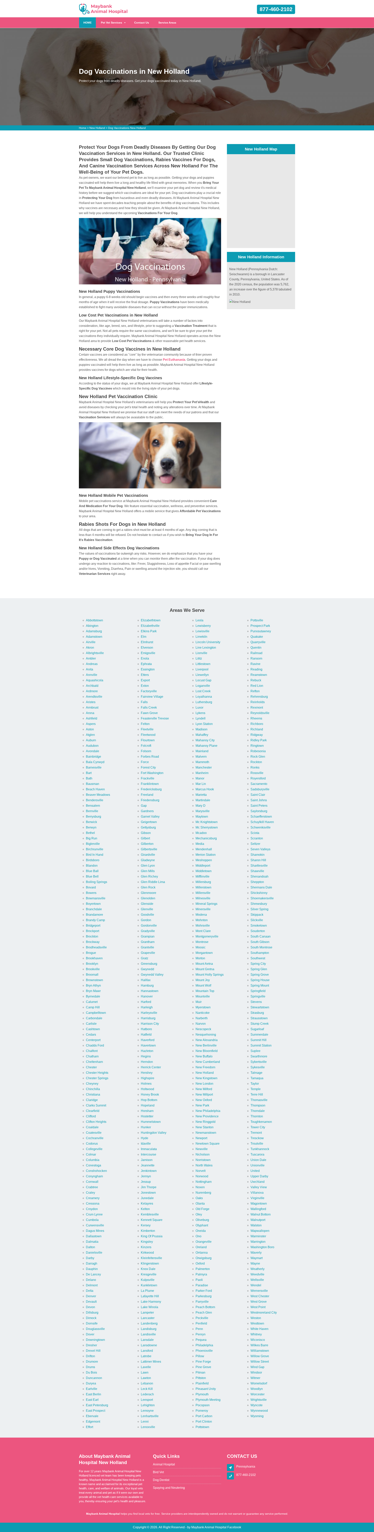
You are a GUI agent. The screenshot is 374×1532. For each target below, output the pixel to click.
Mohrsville (203, 925)
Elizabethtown (151, 620)
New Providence (207, 1116)
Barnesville (93, 767)
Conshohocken (96, 1170)
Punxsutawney (261, 631)
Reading (256, 669)
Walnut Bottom (261, 1214)
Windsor (256, 1372)
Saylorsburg (259, 811)
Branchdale (94, 909)
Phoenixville (204, 1350)
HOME (89, 22)
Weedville (257, 1274)
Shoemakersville (262, 898)
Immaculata (149, 1149)
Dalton (90, 1247)
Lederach (147, 1394)
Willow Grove (260, 1356)
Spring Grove (260, 974)
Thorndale (258, 1111)
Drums (90, 1367)
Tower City (258, 1127)
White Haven (259, 1329)
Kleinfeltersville (151, 1258)
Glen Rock (148, 887)
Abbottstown (94, 620)
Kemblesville (150, 1214)
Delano (91, 1279)
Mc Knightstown (207, 822)
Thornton (257, 1116)
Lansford (147, 1350)
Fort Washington (152, 773)
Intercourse (148, 1154)
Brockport (92, 931)
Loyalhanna (204, 696)
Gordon (146, 920)
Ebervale (92, 1416)
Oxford (200, 1263)
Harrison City (150, 1023)
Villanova (257, 1192)
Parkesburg (204, 1296)
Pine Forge (203, 1361)
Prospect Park (260, 625)
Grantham (147, 942)
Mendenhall (204, 849)
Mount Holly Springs (210, 974)
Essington (148, 669)
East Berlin (93, 1394)
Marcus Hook (205, 789)
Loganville (203, 685)
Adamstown (94, 636)
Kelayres (147, 1203)
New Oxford (204, 1100)
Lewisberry (203, 625)
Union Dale (258, 1160)
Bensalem (93, 805)
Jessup (146, 1181)
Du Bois (91, 1372)
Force (145, 762)
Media (200, 843)
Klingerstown (150, 1263)
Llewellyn (202, 674)
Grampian (147, 936)
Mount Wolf (203, 985)
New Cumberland (208, 1061)
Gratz (144, 958)
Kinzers (146, 1247)
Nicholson (203, 1154)
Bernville (92, 811)
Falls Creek (149, 707)
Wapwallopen (260, 1230)
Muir (199, 1001)
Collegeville (94, 1149)
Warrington (258, 1241)
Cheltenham (94, 1061)
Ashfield (91, 718)
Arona (90, 713)
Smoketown (259, 925)
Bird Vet (158, 1472)
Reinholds (258, 702)
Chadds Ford (95, 1045)
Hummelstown (151, 1121)
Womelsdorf (259, 1383)
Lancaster (147, 1318)
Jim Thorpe (148, 1187)
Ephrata (146, 664)
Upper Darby (259, 1176)
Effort (89, 1427)
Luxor (199, 707)
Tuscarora (257, 1154)
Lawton (146, 1378)
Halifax (146, 980)
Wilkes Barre (259, 1345)
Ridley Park (259, 740)
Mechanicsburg (206, 838)
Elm (143, 636)
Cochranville (94, 1138)
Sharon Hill (258, 860)
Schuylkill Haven (262, 822)
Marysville (203, 811)
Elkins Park (149, 631)
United (255, 1170)
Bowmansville (95, 898)
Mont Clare (203, 931)
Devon (90, 1307)
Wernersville (259, 1290)
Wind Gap (257, 1367)
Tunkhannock (260, 1149)
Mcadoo (201, 833)
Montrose (202, 942)
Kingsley (147, 1241)
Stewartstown (260, 1007)
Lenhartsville (150, 1416)
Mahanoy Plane (206, 745)
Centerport (93, 1040)
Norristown (203, 1160)
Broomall (92, 974)
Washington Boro (262, 1247)
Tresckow (257, 1138)
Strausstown (259, 1018)
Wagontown (259, 1203)
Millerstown (203, 887)
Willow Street (260, 1361)
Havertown (148, 1045)
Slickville (257, 920)
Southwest (258, 958)
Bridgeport (93, 925)
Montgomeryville (207, 936)
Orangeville (204, 1241)
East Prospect (95, 1410)
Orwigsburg (204, 1258)
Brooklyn (92, 963)
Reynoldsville (260, 713)
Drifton (90, 1356)
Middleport (203, 865)
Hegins (146, 1056)
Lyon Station (204, 724)
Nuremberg (203, 1192)
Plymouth (202, 1394)
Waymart (257, 1258)
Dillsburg (92, 1312)
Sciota (255, 833)
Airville (90, 642)
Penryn (201, 1334)
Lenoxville (148, 1427)
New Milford (204, 1089)
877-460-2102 (276, 9)
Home (82, 127)
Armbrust (92, 707)
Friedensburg (150, 800)
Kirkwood (147, 1252)
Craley (90, 1192)
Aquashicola (94, 680)
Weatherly (258, 1269)
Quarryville (258, 642)
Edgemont (93, 1421)
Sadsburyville (260, 789)
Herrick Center (151, 1067)
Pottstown (202, 1427)
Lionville (201, 653)
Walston (256, 1225)
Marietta (201, 794)
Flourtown (148, 740)
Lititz (199, 658)
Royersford (258, 778)
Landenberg (149, 1323)
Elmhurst (147, 642)
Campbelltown (96, 1012)
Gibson (146, 833)
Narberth (202, 1018)
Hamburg (147, 985)
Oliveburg (202, 1220)
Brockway (93, 942)
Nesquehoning (206, 1034)
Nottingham (204, 1181)
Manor (200, 778)
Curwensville (95, 1225)
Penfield (201, 1323)
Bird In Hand (94, 854)
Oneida (201, 1230)
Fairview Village (152, 696)
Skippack (257, 914)
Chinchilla (93, 1089)
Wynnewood (259, 1410)
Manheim (202, 773)
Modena (201, 914)
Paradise (202, 1285)
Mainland (202, 751)
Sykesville (258, 1067)
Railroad (256, 653)
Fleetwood (148, 734)
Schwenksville (261, 827)
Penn (199, 1329)
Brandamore (94, 914)
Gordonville (149, 925)
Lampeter (147, 1312)
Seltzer (255, 843)
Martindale (203, 800)
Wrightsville (259, 1399)
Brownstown (94, 980)
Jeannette (147, 1165)
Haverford (147, 1040)
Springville (258, 996)
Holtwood (147, 1089)
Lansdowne (149, 1345)
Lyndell (201, 718)
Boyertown (93, 903)
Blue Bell (92, 876)
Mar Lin (201, 783)
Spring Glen (259, 969)
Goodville (147, 914)
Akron (90, 647)
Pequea (201, 1339)
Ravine (255, 664)
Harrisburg (148, 1018)
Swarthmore (259, 1056)
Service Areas (167, 22)
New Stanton (204, 1127)
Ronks (255, 767)
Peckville (202, 1318)
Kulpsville (147, 1279)
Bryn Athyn (93, 985)
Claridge (92, 1100)
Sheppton (257, 882)
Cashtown (93, 1029)
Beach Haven (95, 789)
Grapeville (148, 952)
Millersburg (203, 882)
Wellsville (257, 1279)
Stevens (256, 1001)
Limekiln (201, 636)
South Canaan (261, 936)
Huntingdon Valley (153, 1132)
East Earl (92, 1399)
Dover (90, 1334)
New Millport (204, 1094)
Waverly (256, 1252)
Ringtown (257, 745)
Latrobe (146, 1356)
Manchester (204, 767)
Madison (201, 729)
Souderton (258, 931)
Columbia (92, 1160)
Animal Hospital (164, 1464)
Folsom (146, 751)
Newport (201, 1138)
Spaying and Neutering (169, 1487)
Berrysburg (93, 816)
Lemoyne (147, 1410)
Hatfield (146, 1034)
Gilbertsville (149, 849)
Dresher (91, 1345)
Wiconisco (258, 1339)
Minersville (203, 909)
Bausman (92, 783)
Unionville (258, 1165)
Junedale (147, 1198)
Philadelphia (204, 1345)
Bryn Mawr (93, 991)
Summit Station (261, 1045)
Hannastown (149, 991)
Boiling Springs (96, 882)
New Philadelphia (208, 1111)
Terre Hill (257, 1094)
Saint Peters (259, 805)
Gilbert (145, 838)
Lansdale (147, 1339)
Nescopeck (203, 1029)
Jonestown (148, 1192)
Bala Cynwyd (95, 762)
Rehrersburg (259, 696)
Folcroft (146, 745)
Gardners (147, 811)
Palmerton (203, 1269)
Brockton (92, 936)
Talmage (256, 1072)
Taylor (255, 1083)
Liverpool (202, 669)
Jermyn (146, 1176)
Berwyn (91, 827)
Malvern (201, 756)
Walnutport (258, 1220)
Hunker (146, 1127)
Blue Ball (92, 871)
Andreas (92, 664)
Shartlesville (259, 865)
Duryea (91, 1383)
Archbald (92, 685)
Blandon (92, 865)
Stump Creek (260, 1023)
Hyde (144, 1138)
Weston (256, 1318)
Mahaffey (202, 734)
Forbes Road (150, 756)
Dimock (91, 1318)
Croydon (92, 1209)
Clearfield (92, 1111)
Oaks (199, 1198)
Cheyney (92, 1083)
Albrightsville (95, 653)
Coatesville (93, 1132)
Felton (145, 724)
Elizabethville (150, 625)
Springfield (258, 991)
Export (145, 680)
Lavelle (146, 1367)
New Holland (97, 127)
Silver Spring (259, 909)
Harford (146, 1001)
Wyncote (257, 1405)
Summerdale (259, 1034)
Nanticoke (203, 1012)
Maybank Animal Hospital (209, 1527)
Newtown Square (208, 1143)
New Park (202, 1105)
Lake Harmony (151, 1301)
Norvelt (201, 1170)
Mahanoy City (205, 740)
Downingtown (95, 1339)
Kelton (145, 1209)
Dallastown (93, 1236)
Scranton (257, 838)
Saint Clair (258, 794)
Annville (91, 674)
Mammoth (202, 762)
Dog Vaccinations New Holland (127, 127)
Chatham (92, 1056)
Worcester (258, 1394)
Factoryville (149, 691)
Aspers (91, 724)
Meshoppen (204, 860)
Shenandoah (259, 876)
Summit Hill (258, 1040)
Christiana (93, 1094)
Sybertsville (259, 1061)
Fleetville (147, 729)
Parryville (202, 1301)
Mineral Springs (206, 903)
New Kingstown (206, 1078)
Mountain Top (205, 991)
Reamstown (259, 674)
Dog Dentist (161, 1480)
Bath (89, 778)
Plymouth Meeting (208, 1399)
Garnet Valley (150, 816)
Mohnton (202, 920)
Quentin (256, 647)
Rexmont (257, 707)
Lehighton (148, 1405)
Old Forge (202, 1209)
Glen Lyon (148, 865)
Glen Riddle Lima (153, 882)
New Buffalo (204, 1056)
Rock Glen (258, 756)
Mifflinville (202, 876)
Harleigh (147, 1007)
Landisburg (148, 1329)
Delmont (92, 1285)
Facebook (234, 1527)
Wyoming (257, 1416)
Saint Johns (259, 800)
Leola (199, 620)
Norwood (202, 1176)
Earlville (91, 1388)
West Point (258, 1307)
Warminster (258, 1236)
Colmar (91, 1154)
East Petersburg (97, 1405)
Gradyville (148, 931)
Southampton (260, 952)
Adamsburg (94, 631)
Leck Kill (147, 1388)
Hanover (147, 996)
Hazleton (147, 1051)
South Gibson (260, 942)
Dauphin (92, 1269)
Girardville (148, 854)
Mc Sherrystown (207, 827)
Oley (199, 1214)
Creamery (93, 1198)
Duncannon (94, 1378)
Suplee (255, 1051)
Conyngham (94, 1176)
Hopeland (147, 1105)
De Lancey (93, 1274)
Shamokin (258, 854)
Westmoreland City (264, 1312)
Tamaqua (257, 1078)
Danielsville (94, 1252)
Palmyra (201, 1274)
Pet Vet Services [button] (111, 22)
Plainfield (202, 1383)
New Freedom (205, 1067)
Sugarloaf (257, 1029)
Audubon (92, 745)
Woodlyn (257, 1388)
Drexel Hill (93, 1350)
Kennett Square (151, 1220)
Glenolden (148, 898)
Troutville (257, 1143)
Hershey (147, 1072)
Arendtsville (94, 696)
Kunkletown (149, 1285)
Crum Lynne (94, 1214)
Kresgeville (148, 1274)
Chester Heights (97, 1072)
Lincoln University (208, 642)
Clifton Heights (96, 1121)
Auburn (91, 740)
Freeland (147, 794)
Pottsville (257, 620)
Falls (144, 702)
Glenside (147, 903)
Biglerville (93, 843)
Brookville (93, 969)
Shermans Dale (261, 887)
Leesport (147, 1399)
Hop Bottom (149, 1100)
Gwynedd (147, 969)
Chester (91, 1067)
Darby (90, 1258)
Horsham (147, 1111)
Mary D (201, 805)
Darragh (91, 1263)
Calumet (92, 1001)
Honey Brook (150, 1094)
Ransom (256, 658)
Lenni (145, 1421)
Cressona (92, 1203)
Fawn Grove (149, 713)
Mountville (203, 996)
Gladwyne (148, 860)
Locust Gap (203, 680)
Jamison (147, 1160)
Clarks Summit (96, 1105)
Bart (89, 773)
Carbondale (94, 1018)
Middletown (204, 871)
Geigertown (149, 822)
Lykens (200, 713)
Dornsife (92, 1323)
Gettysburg (148, 827)
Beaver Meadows (98, 794)
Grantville (147, 947)
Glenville (147, 909)
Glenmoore (148, 892)
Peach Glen (204, 1312)
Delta (89, 1290)
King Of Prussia (151, 1236)
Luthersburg (204, 702)
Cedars (91, 1034)
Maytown (202, 816)
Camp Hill (93, 1007)
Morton (200, 958)
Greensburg (149, 963)
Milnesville (203, 898)
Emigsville (148, 653)
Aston (90, 729)
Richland (257, 729)
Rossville (257, 773)
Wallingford (258, 1209)
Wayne (255, 1263)
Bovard (91, 887)
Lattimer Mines (151, 1361)
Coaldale (92, 1127)
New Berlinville (206, 1045)
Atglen (90, 734)
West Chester (260, 1296)
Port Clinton (204, 1421)
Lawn (144, 1372)
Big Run (91, 838)
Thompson (258, 1105)
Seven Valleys (260, 849)
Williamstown (260, 1350)
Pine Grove (203, 1367)
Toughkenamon (261, 1121)
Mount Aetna (204, 963)
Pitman (200, 1372)
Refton (255, 691)
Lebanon (147, 1383)
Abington (92, 625)
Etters (145, 674)
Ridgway (257, 734)
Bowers (91, 892)
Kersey (146, 1225)
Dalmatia (92, 1241)
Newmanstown (206, 1132)
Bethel (90, 833)
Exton (145, 685)
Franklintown (150, 783)
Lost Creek (203, 691)
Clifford (91, 1116)
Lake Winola (149, 1307)
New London (204, 1083)
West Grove (259, 1301)
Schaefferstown (261, 816)
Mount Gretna (205, 969)
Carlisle (91, 1023)
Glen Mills (148, 871)
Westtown (257, 1323)
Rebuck (256, 680)
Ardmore (92, 691)
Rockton (256, 762)
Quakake (257, 636)
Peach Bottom (205, 1307)
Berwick (91, 822)
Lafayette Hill (150, 1296)
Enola (145, 658)
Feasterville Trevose (155, 718)
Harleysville (149, 1012)
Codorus (92, 1143)
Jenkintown (149, 1170)
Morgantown (204, 952)
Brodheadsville (96, 947)
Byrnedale (93, 996)
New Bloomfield (207, 1051)
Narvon (201, 1023)
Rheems (256, 718)
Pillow (200, 1356)
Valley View (259, 1187)
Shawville (257, 871)
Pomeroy (202, 1410)
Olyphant (202, 1225)
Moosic (201, 947)
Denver (91, 1296)
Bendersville (94, 800)
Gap (144, 805)
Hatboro (146, 1029)
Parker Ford (204, 1290)
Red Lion (257, 685)
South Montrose (261, 947)
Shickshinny (259, 892)
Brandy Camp (95, 920)
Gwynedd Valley (152, 974)
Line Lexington (206, 647)
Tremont (256, 1132)
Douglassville (95, 1329)
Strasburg (257, 1012)
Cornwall (92, 1181)
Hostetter (147, 1116)
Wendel (256, 1285)
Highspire (147, 1078)
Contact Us (141, 22)
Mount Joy (203, 980)
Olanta (200, 1203)
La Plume (147, 1290)
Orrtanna (202, 1252)
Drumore (92, 1361)
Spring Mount (260, 985)
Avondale (92, 751)
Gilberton (147, 843)
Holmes (146, 1083)
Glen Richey (149, 876)
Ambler (91, 658)
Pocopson (203, 1405)
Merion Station (206, 854)
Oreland (201, 1247)
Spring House (260, 980)
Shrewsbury (259, 903)
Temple (256, 1089)
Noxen (200, 1187)
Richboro (257, 724)
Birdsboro (92, 860)
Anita (89, 669)
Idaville (146, 1143)
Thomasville (259, 1100)
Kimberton (148, 1230)
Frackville (147, 778)
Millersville (203, 892)
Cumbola (92, 1220)
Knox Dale (148, 1269)
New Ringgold (205, 1121)
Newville (202, 1149)
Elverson (147, 647)
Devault (91, 1301)
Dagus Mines (95, 1230)
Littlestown (203, 664)
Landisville (148, 1334)
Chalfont (92, 1051)
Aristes (90, 702)
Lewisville (202, 631)
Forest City (148, 767)
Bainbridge (93, 756)
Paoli (199, 1279)
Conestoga (93, 1165)
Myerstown (203, 1007)
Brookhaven (94, 958)
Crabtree (92, 1187)
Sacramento (259, 783)
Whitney (256, 1334)
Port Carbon (204, 1416)
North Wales (204, 1165)
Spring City (258, 963)
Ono (198, 1236)
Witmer (255, 1378)
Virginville (257, 1198)
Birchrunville (94, 849)
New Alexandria (207, 1040)
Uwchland (258, 1181)
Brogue (91, 952)
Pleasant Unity (206, 1388)
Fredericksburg (151, 789)
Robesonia (258, 751)
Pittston (201, 1378)
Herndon (147, 1061)
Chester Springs (97, 1078)
